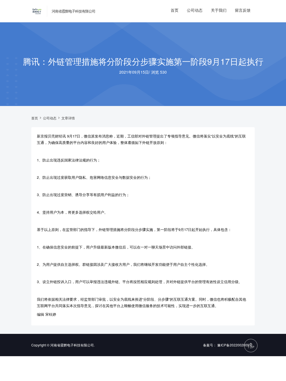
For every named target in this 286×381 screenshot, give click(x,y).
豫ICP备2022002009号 (234, 345)
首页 (174, 10)
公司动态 (194, 10)
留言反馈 (243, 10)
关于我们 (219, 10)
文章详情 (68, 118)
